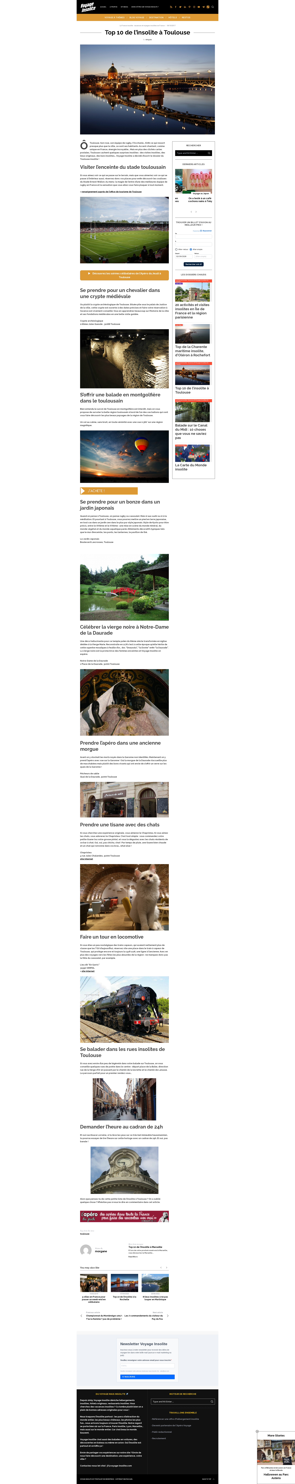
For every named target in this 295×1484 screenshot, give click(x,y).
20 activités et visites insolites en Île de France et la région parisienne (192, 311)
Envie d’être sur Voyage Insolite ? (145, 7)
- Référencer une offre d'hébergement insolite (175, 1419)
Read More (132, 1257)
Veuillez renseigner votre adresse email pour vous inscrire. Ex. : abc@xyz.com (144, 1371)
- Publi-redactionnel (161, 1432)
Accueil (103, 7)
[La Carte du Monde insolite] (192, 461)
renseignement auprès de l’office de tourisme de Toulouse (112, 191)
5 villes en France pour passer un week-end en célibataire (94, 1299)
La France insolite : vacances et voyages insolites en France (142, 26)
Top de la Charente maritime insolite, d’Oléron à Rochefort (192, 351)
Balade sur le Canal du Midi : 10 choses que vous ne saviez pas (191, 431)
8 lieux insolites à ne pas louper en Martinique (155, 1298)
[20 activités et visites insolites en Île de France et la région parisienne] (192, 301)
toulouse (84, 1234)
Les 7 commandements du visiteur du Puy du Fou (144, 1315)
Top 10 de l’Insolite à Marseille (145, 1247)
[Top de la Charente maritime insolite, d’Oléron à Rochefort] (192, 343)
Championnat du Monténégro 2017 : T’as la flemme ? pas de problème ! (104, 1315)
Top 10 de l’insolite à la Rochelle (124, 1298)
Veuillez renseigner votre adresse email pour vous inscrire (145, 1360)
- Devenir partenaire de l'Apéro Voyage (171, 1425)
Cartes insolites (181, 445)
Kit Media (124, 7)
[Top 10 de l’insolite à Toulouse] (192, 384)
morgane (149, 39)
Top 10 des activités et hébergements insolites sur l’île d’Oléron (193, 204)
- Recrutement (158, 1438)
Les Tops (179, 283)
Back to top (206, 1479)
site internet (86, 859)
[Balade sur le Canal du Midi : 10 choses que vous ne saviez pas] (192, 421)
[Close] (257, 1431)
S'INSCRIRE (128, 1377)
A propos (113, 7)
